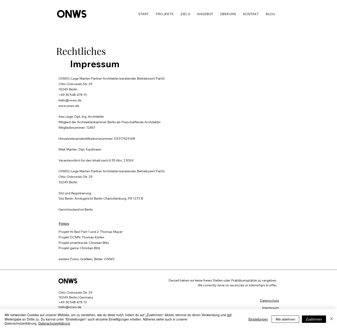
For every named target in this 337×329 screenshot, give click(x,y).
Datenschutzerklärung (54, 323)
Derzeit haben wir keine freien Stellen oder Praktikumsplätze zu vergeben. (223, 280)
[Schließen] (331, 319)
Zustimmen (314, 319)
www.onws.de (68, 106)
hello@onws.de (69, 100)
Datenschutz (269, 300)
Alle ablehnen (285, 319)
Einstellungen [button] (258, 319)
